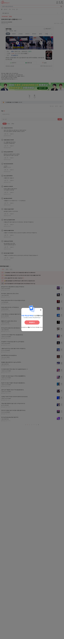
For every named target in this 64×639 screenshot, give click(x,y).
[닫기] (41, 310)
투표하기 (32, 322)
